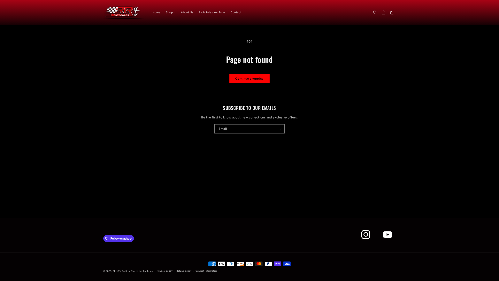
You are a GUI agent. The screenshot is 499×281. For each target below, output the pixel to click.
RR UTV (117, 271)
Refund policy (184, 271)
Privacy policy (165, 271)
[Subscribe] (280, 128)
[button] (375, 12)
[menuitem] (156, 12)
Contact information (207, 271)
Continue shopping (249, 78)
